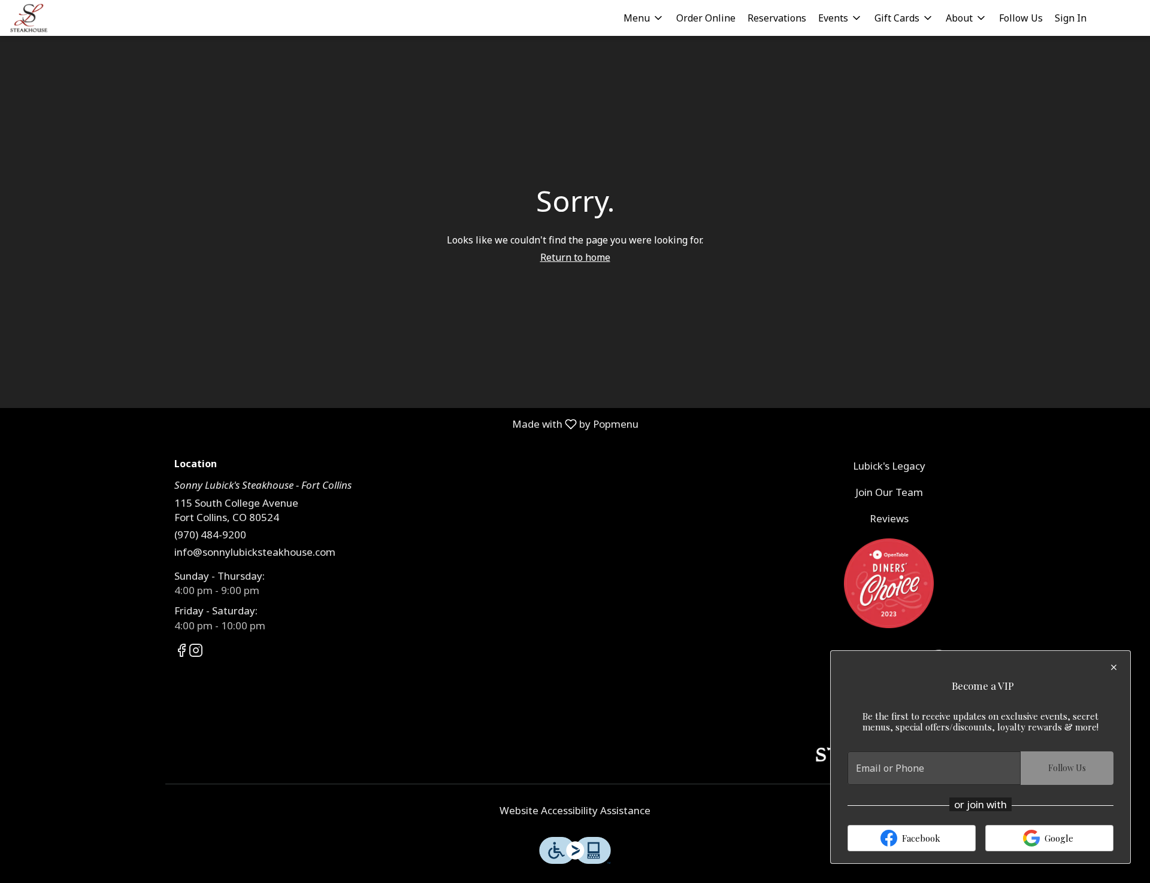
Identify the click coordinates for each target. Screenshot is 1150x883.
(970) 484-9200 (210, 534)
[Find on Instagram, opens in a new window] (196, 652)
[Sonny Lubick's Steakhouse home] (63, 18)
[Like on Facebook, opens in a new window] (181, 652)
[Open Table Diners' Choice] (889, 582)
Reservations (777, 18)
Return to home (575, 257)
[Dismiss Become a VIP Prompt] (1113, 667)
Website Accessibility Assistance (575, 810)
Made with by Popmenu (323, 423)
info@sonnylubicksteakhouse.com (254, 552)
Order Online (706, 18)
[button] (644, 18)
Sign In (1071, 18)
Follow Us (1021, 18)
